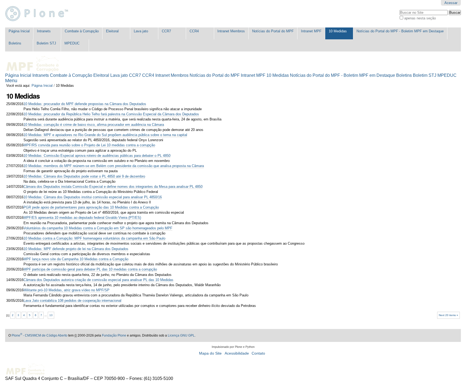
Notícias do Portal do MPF (273, 31)
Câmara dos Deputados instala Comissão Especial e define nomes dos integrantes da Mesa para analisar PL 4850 (113, 187)
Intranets (44, 31)
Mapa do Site (210, 353)
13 (51, 315)
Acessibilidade (237, 353)
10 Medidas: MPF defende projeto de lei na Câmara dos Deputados (75, 249)
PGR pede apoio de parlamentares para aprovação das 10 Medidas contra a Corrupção (91, 207)
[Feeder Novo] (39, 14)
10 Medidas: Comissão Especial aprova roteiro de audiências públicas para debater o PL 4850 (96, 156)
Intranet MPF (311, 31)
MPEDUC (72, 43)
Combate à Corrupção (82, 31)
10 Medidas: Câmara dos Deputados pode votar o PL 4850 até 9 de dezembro (84, 176)
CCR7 (166, 31)
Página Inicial (19, 31)
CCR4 (194, 31)
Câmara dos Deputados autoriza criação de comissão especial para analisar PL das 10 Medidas (98, 280)
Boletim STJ (46, 43)
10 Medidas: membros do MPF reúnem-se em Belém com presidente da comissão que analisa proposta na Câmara (113, 166)
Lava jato (141, 31)
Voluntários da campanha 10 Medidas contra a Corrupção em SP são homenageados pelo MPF (97, 228)
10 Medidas (338, 31)
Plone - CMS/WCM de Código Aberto (39, 335)
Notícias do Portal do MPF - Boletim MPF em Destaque (400, 31)
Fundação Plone (114, 335)
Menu (11, 80)
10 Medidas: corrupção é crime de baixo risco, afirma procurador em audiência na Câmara (93, 125)
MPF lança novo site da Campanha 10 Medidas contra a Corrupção (75, 259)
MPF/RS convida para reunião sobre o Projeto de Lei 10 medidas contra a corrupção (89, 145)
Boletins (15, 43)
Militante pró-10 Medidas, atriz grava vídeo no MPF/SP (66, 290)
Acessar (450, 3)
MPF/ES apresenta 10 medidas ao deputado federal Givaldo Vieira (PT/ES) (82, 218)
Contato (258, 353)
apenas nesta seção (420, 18)
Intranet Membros (231, 31)
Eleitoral (112, 31)
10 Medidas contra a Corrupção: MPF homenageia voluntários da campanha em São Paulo (94, 238)
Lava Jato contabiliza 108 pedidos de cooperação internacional (72, 301)
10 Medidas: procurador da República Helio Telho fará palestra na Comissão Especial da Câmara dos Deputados (111, 114)
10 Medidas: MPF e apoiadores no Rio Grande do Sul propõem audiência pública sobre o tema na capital (105, 135)
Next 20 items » (448, 315)
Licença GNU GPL (181, 335)
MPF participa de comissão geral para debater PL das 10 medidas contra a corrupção (90, 269)
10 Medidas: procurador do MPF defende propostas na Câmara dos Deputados (84, 104)
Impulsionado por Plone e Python (233, 346)
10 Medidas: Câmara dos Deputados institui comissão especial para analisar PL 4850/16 (92, 197)
